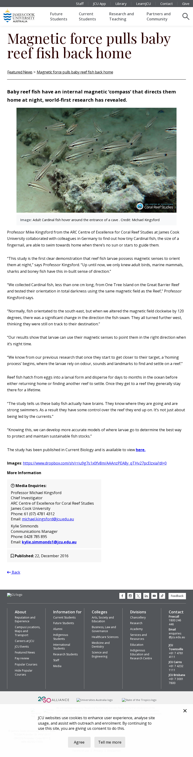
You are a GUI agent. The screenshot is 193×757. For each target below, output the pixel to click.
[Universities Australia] (94, 700)
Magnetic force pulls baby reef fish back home (75, 72)
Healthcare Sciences (105, 637)
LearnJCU (143, 3)
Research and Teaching (121, 16)
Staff (80, 3)
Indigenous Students (60, 637)
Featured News (19, 72)
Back (15, 572)
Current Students (87, 16)
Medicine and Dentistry (101, 645)
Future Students (58, 16)
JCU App (99, 3)
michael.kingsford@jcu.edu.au (48, 519)
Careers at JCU (24, 641)
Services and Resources (138, 637)
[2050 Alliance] (53, 702)
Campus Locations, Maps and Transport (27, 631)
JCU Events (22, 647)
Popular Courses (26, 664)
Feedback (177, 596)
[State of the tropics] (139, 700)
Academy (136, 629)
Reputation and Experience (25, 619)
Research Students (65, 654)
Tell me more (109, 742)
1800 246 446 (175, 622)
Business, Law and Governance (104, 629)
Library (121, 3)
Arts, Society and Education (103, 619)
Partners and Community (159, 16)
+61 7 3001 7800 (176, 681)
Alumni (57, 629)
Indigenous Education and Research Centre (141, 654)
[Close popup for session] (185, 711)
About (20, 612)
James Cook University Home (25, 15)
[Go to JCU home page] (14, 595)
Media (57, 666)
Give (185, 3)
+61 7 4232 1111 (176, 668)
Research (136, 623)
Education (136, 645)
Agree (79, 742)
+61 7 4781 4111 (176, 655)
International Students (61, 647)
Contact (166, 3)
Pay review (22, 658)
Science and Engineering (100, 654)
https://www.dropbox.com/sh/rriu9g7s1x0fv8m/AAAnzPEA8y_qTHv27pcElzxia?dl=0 (95, 463)
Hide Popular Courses (23, 672)
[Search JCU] (185, 16)
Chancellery (138, 617)
